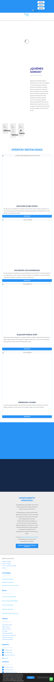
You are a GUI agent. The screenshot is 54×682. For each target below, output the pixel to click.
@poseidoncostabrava (9, 655)
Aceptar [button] (30, 677)
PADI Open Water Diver (7, 609)
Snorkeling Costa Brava (7, 579)
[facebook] (9, 4)
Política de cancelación (7, 637)
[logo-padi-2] (5, 658)
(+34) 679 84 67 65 (8, 669)
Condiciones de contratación (9, 635)
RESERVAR (27, 216)
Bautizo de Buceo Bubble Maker (10, 601)
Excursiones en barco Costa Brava (10, 585)
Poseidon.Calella (8, 652)
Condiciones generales (7, 639)
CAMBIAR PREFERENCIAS (43, 677)
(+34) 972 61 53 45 (8, 667)
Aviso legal (4, 631)
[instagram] (11, 4)
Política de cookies (6, 629)
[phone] (16, 4)
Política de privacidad (7, 633)
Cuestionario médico (7, 624)
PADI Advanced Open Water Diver (10, 613)
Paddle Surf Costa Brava (8, 582)
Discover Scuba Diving (7, 605)
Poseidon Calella (8, 650)
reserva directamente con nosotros (29, 537)
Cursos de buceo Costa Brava (9, 596)
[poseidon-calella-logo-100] (27, 13)
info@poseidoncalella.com (10, 672)
